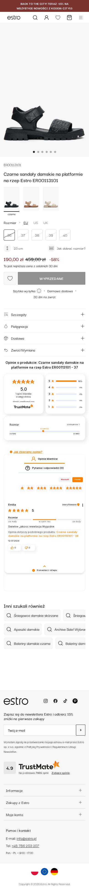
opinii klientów (23, 395)
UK (45, 222)
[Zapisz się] (80, 730)
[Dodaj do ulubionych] (10, 278)
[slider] (44, 519)
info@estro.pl (26, 838)
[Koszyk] (69, 17)
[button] (11, 451)
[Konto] (46, 17)
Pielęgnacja (19, 326)
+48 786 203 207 (25, 845)
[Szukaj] (35, 17)
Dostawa (17, 338)
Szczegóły (18, 314)
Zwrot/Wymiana (23, 350)
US (36, 222)
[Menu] (80, 17)
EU (26, 222)
